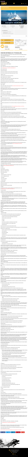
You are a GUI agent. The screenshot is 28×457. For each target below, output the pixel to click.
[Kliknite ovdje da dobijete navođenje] (26, 36)
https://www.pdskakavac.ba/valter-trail (17, 143)
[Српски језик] (4, 1)
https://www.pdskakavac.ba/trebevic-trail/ (9, 165)
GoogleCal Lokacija (22, 27)
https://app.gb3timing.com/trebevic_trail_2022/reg (18, 106)
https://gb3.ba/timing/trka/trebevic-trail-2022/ (17, 85)
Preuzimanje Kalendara (22, 26)
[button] (14, 3)
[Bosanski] (1, 1)
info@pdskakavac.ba (3, 188)
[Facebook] (22, 3)
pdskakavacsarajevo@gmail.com (11, 188)
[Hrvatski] (2, 1)
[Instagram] (24, 3)
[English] (3, 1)
